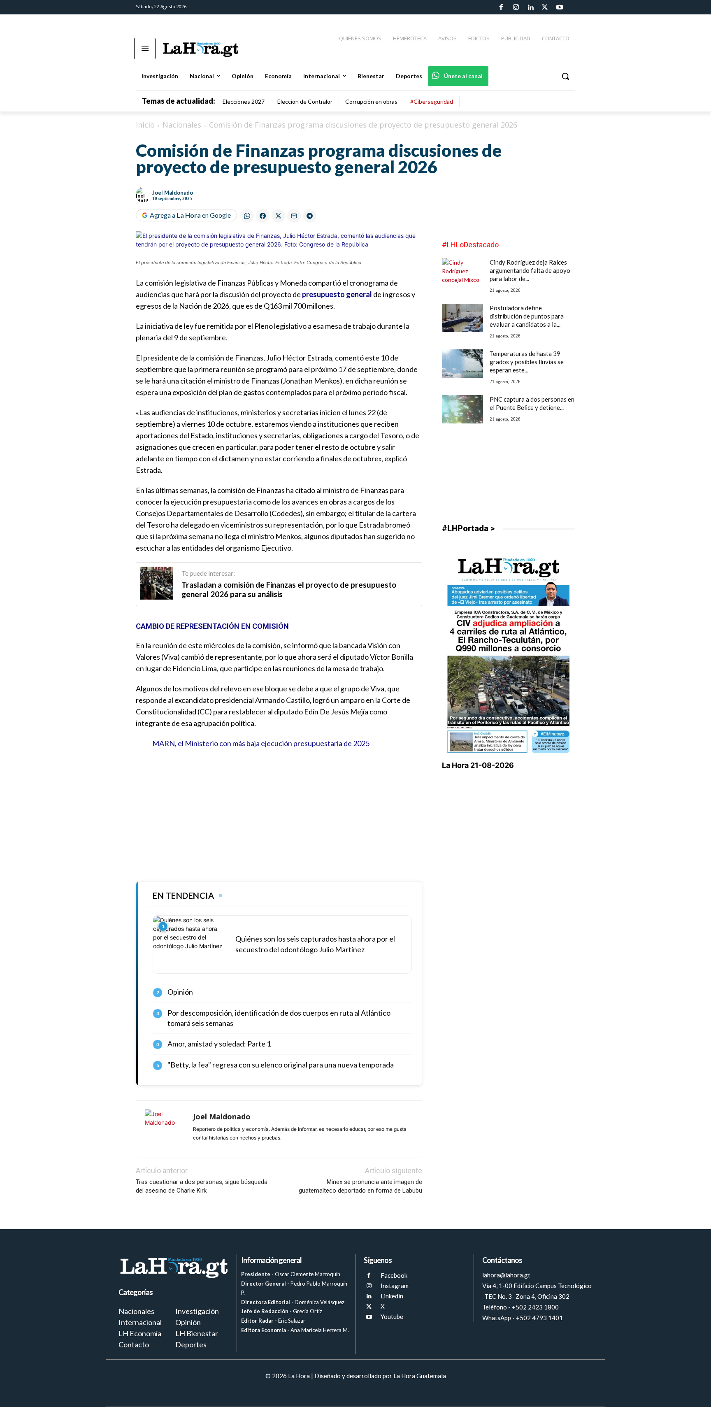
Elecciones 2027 (244, 101)
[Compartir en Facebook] (263, 216)
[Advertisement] (279, 815)
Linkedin (392, 1296)
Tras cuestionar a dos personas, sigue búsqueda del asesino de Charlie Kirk (201, 1186)
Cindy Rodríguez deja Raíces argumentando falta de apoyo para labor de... (530, 270)
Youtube (392, 1316)
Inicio (145, 125)
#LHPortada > (468, 528)
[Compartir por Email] (294, 216)
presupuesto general (337, 294)
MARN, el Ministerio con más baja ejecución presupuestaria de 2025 (260, 743)
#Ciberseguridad (431, 101)
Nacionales (182, 125)
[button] (565, 76)
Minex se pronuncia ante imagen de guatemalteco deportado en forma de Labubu (360, 1186)
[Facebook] (501, 7)
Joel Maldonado (172, 192)
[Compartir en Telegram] (309, 216)
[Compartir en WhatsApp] (247, 216)
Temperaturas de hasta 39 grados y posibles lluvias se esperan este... (527, 362)
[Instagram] (515, 7)
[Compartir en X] (278, 216)
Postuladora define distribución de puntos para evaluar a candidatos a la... (527, 316)
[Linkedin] (530, 7)
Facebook (394, 1275)
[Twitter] (545, 7)
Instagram (395, 1285)
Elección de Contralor (304, 101)
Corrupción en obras (371, 101)
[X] (369, 1307)
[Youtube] (559, 7)
